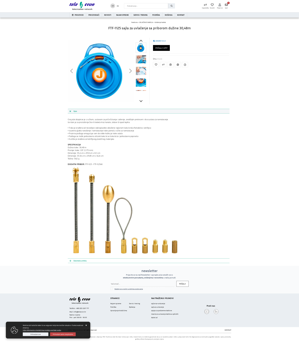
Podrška (156, 15)
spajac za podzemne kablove (161, 310)
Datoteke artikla (80, 261)
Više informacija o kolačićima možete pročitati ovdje (42, 330)
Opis (75, 111)
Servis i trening (140, 15)
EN (118, 6)
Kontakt (181, 15)
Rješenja (169, 15)
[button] (141, 47)
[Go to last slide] (141, 41)
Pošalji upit (161, 48)
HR (113, 6)
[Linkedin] (215, 311)
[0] (226, 4)
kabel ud (154, 317)
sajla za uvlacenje (157, 307)
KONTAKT (228, 330)
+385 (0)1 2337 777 (82, 308)
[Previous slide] (71, 70)
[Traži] (171, 6)
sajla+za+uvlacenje (158, 303)
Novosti (107, 15)
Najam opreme (122, 15)
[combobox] (146, 6)
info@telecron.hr (79, 312)
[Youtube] (206, 311)
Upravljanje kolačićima (118, 310)
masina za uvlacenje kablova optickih (164, 314)
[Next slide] (141, 101)
